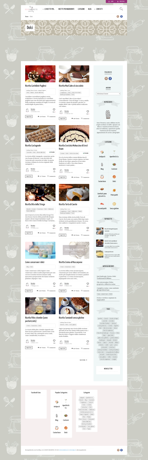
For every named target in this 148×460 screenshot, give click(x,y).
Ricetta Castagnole (33, 145)
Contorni (114, 169)
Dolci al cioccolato (76, 92)
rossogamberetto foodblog (112, 352)
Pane (84, 416)
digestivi (116, 325)
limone (99, 342)
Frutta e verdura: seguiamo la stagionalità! (106, 299)
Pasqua (88, 416)
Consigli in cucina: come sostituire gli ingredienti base (108, 289)
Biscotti (28, 209)
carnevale (104, 321)
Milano (117, 342)
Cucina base (40, 209)
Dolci (28, 92)
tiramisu (115, 357)
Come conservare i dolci (34, 262)
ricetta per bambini (102, 349)
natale (106, 345)
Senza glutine (72, 324)
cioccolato (111, 321)
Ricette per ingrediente (66, 9)
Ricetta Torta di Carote (68, 204)
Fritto (117, 333)
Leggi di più (28, 116)
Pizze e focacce (83, 419)
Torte (72, 94)
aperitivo (100, 318)
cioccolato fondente (105, 323)
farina (115, 328)
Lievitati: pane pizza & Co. (86, 412)
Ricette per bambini (65, 94)
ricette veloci (101, 352)
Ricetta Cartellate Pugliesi (35, 86)
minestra (101, 345)
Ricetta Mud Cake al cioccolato (71, 86)
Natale (32, 92)
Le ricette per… (50, 9)
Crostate (62, 153)
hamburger (102, 340)
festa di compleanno (108, 330)
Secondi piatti (102, 209)
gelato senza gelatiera (103, 337)
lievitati (115, 340)
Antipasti (102, 157)
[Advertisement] (74, 48)
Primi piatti (114, 195)
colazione (113, 323)
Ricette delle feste (39, 92)
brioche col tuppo (114, 318)
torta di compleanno (105, 359)
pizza (116, 345)
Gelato (104, 335)
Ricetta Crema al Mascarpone (70, 262)
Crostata (110, 325)
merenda (111, 342)
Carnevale (29, 152)
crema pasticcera (102, 325)
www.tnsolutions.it (63, 450)
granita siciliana (114, 337)
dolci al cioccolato (107, 328)
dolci (100, 328)
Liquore (105, 342)
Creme (62, 266)
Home (26, 16)
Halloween (50, 209)
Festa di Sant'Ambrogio (102, 333)
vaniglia (114, 359)
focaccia (112, 333)
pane (111, 345)
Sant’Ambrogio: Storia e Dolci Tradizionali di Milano (106, 277)
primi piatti (104, 347)
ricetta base (112, 347)
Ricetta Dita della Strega (35, 204)
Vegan (88, 428)
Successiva (82, 360)
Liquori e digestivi (84, 414)
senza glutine (102, 357)
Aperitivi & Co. (114, 157)
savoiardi (102, 354)
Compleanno (63, 92)
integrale (109, 340)
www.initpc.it (72, 450)
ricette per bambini (114, 349)
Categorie (81, 9)
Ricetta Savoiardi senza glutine (71, 318)
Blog (89, 9)
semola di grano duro (111, 354)
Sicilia (109, 357)
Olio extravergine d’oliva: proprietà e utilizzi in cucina (106, 283)
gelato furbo (111, 335)
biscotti (106, 318)
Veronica (33, 109)
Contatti (99, 9)
